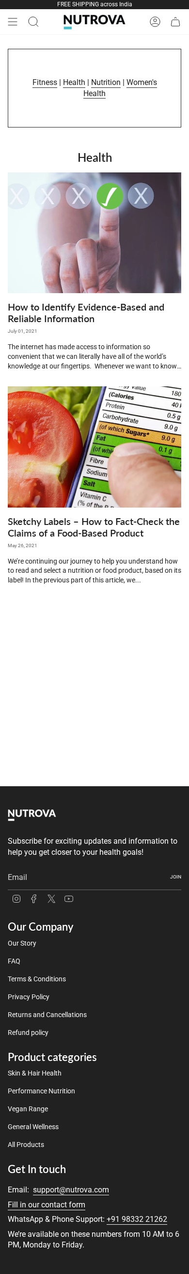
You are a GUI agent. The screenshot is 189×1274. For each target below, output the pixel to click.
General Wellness (33, 1127)
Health (74, 82)
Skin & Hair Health (35, 1073)
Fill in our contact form (46, 1204)
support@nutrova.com (71, 1189)
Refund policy (28, 1032)
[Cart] (175, 22)
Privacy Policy (28, 997)
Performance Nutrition (41, 1091)
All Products (26, 1144)
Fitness (44, 82)
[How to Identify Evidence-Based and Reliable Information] (94, 233)
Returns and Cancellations (47, 1015)
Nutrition (106, 82)
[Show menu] (12, 22)
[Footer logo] (32, 814)
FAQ (14, 961)
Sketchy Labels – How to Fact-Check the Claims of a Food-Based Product (94, 526)
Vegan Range (28, 1109)
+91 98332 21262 (137, 1219)
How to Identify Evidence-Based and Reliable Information (86, 312)
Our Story (22, 943)
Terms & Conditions (37, 979)
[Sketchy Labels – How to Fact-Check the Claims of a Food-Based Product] (94, 447)
